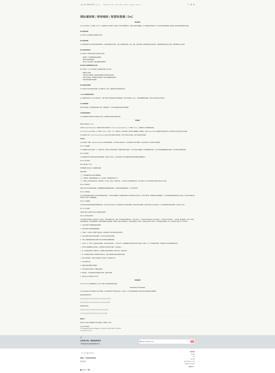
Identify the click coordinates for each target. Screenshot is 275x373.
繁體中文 (192, 367)
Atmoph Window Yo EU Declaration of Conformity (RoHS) (95, 298)
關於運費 (193, 359)
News (116, 4)
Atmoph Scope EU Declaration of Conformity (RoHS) (94, 309)
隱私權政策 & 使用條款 (190, 363)
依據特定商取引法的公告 (189, 361)
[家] (91, 4)
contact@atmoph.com (86, 330)
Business (138, 4)
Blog (120, 5)
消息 (194, 356)
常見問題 (193, 354)
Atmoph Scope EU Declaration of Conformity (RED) (93, 313)
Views (112, 4)
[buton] (192, 367)
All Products (106, 4)
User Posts (126, 4)
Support (132, 5)
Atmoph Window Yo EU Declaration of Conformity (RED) (95, 302)
